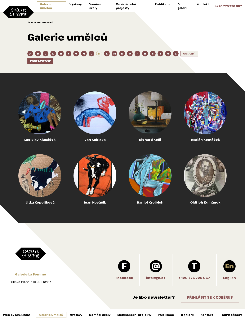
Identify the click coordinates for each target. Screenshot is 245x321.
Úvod (30, 22)
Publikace (163, 4)
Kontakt (203, 4)
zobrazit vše (40, 61)
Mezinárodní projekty (126, 6)
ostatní (189, 53)
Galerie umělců (46, 6)
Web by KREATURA (16, 315)
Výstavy (75, 4)
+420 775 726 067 (228, 6)
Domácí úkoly (95, 6)
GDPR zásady (232, 315)
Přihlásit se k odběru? (210, 297)
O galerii (182, 6)
